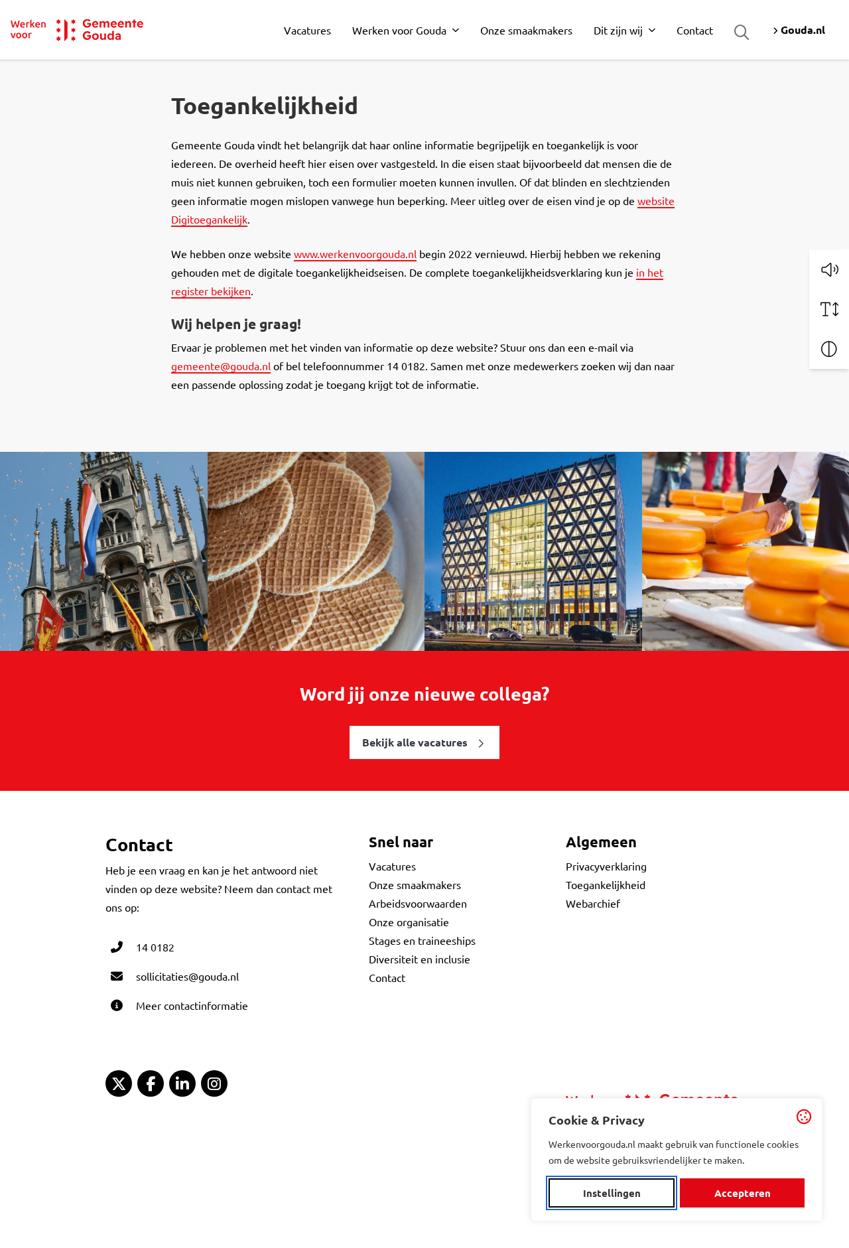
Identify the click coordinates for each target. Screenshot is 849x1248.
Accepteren (742, 1193)
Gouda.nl (801, 29)
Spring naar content (32, 48)
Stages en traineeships (422, 940)
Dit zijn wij (618, 29)
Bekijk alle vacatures (415, 742)
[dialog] (676, 1159)
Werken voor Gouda (399, 29)
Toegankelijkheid (605, 884)
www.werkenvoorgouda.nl (355, 253)
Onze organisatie (409, 921)
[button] (829, 269)
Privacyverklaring (606, 865)
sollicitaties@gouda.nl (187, 976)
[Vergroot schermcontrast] (829, 349)
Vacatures (307, 29)
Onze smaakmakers (526, 29)
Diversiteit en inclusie (419, 958)
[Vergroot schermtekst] (829, 309)
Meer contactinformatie (192, 1005)
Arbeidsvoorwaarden (418, 903)
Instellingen (612, 1193)
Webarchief (593, 903)
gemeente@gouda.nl (221, 365)
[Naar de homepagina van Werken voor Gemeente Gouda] (77, 30)
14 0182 (155, 946)
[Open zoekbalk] (742, 32)
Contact (695, 29)
